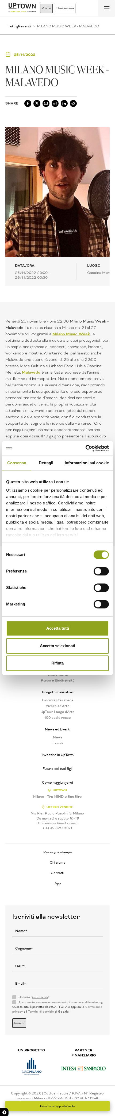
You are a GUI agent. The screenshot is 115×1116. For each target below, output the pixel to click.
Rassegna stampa (57, 852)
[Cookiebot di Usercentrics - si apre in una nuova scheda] (85, 448)
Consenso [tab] (16, 463)
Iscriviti (19, 1023)
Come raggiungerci (57, 782)
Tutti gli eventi (19, 26)
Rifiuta (57, 663)
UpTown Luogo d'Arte (57, 712)
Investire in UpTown (58, 755)
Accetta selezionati (57, 645)
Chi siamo (58, 862)
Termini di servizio (41, 1012)
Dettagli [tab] (46, 463)
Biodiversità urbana (57, 700)
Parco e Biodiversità (57, 680)
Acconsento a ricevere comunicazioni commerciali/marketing (60, 1002)
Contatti (57, 873)
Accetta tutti (57, 628)
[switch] (101, 571)
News (57, 737)
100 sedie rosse (57, 718)
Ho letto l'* (33, 997)
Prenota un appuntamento (57, 1106)
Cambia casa (65, 8)
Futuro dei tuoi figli (57, 769)
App (58, 883)
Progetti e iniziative (57, 692)
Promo (46, 8)
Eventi (57, 743)
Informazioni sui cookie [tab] (87, 463)
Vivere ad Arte (58, 706)
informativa (40, 997)
